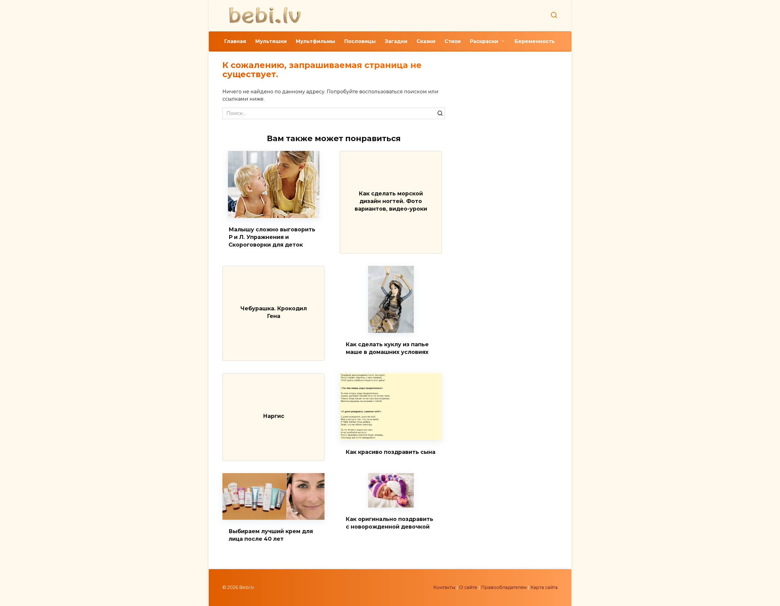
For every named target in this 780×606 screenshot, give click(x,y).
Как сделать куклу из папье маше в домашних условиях (387, 348)
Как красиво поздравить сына (390, 451)
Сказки (426, 41)
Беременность (535, 41)
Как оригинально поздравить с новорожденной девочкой (389, 523)
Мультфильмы (315, 41)
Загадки (396, 41)
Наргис (273, 415)
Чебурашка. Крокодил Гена (273, 312)
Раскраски (484, 41)
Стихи (453, 41)
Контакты (444, 587)
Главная (235, 41)
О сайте (468, 587)
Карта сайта (544, 587)
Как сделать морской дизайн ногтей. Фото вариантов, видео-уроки (391, 201)
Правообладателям (503, 587)
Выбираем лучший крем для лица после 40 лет (271, 535)
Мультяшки (271, 41)
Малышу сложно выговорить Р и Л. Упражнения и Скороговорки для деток (272, 237)
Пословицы (360, 41)
